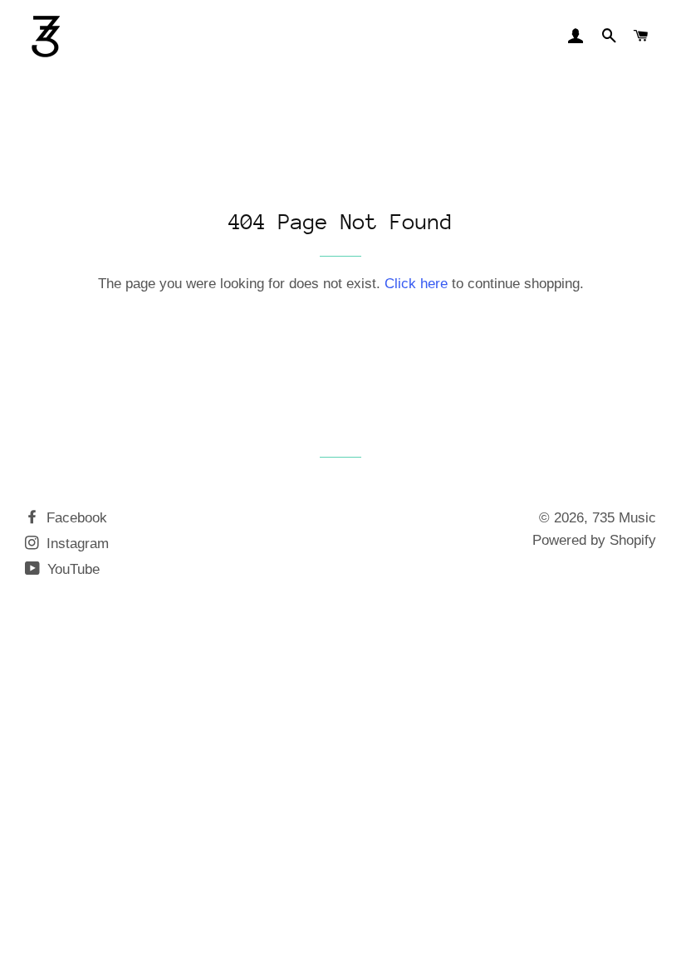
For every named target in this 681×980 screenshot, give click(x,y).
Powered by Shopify (594, 540)
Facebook (74, 518)
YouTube (71, 569)
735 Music (624, 518)
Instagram (75, 543)
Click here (416, 284)
